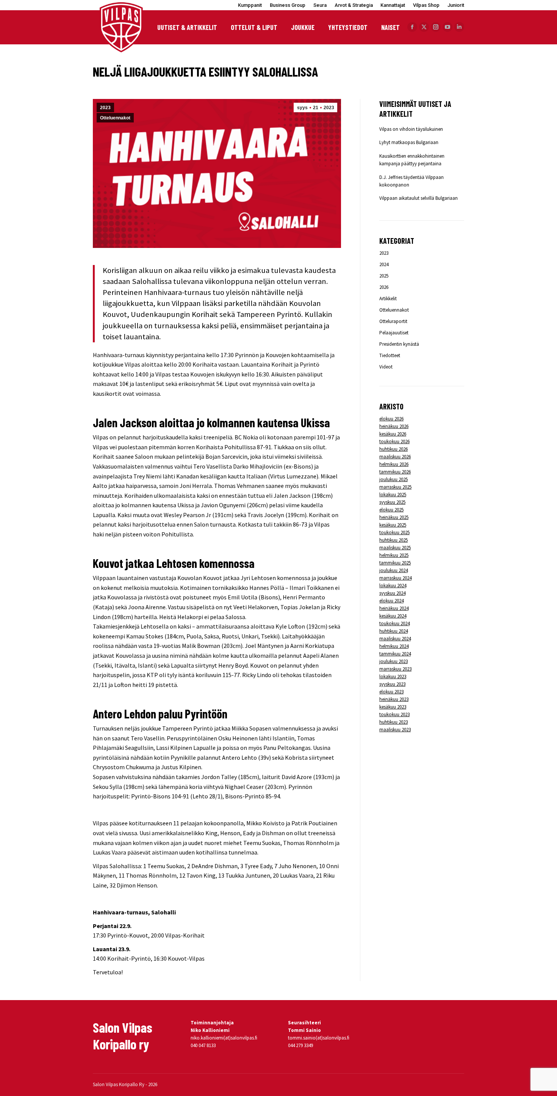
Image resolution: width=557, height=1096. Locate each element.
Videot (386, 367)
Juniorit (455, 5)
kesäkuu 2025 (392, 525)
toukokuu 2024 (394, 623)
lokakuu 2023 (392, 676)
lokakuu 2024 (392, 585)
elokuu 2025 (391, 509)
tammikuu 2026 (395, 472)
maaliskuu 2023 (395, 729)
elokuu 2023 (391, 691)
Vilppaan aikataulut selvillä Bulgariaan (418, 198)
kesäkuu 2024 (392, 616)
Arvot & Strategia (354, 5)
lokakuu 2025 (392, 494)
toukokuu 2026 (394, 441)
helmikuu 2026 (393, 464)
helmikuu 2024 (393, 646)
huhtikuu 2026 (393, 449)
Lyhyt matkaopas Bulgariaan (408, 142)
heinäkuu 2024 (393, 608)
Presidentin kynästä (399, 344)
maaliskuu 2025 (395, 547)
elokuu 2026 (391, 419)
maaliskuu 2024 (395, 638)
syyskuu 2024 (392, 593)
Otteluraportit (393, 321)
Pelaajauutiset (393, 332)
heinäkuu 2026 (393, 426)
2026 (383, 287)
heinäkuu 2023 (393, 699)
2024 (383, 264)
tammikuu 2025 (395, 563)
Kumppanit (250, 5)
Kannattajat (392, 5)
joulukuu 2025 (393, 479)
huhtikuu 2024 (393, 631)
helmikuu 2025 (393, 555)
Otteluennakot (115, 118)
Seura (320, 5)
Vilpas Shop (426, 5)
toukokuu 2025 (394, 532)
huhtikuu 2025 (393, 540)
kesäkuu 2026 (392, 434)
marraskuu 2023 (395, 669)
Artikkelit (388, 298)
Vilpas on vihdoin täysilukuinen (411, 129)
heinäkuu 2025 (393, 517)
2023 (105, 107)
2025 (383, 276)
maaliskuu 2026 (395, 456)
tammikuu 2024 (395, 654)
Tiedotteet (389, 355)
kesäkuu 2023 (392, 707)
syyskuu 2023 (392, 684)
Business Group (287, 5)
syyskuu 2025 (392, 502)
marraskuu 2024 (395, 578)
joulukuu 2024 (393, 570)
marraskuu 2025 (395, 487)
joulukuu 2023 (393, 661)
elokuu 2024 (391, 600)
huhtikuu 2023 (393, 722)
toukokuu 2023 (394, 714)
